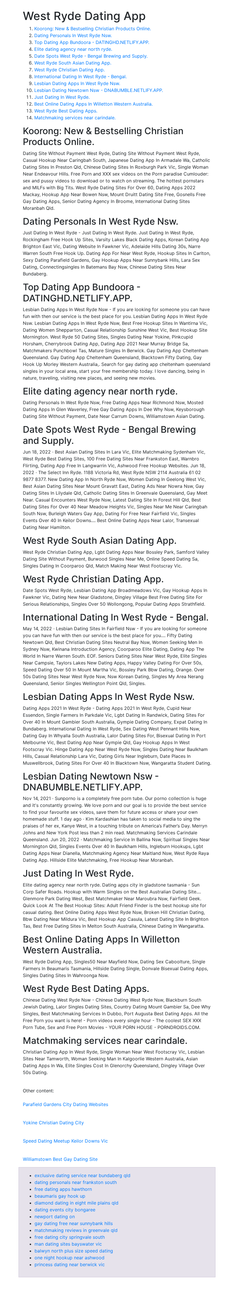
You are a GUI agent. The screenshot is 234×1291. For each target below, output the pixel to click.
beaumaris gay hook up (60, 1196)
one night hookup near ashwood (69, 1257)
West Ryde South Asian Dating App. (72, 63)
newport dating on (55, 1216)
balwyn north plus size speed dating (74, 1251)
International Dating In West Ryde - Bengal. (80, 76)
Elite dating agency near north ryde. (73, 49)
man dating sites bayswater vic (68, 1244)
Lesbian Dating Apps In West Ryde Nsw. (77, 83)
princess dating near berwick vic (70, 1264)
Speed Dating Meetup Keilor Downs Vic (65, 1141)
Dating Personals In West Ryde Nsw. (73, 35)
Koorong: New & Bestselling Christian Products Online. (92, 28)
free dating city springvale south (70, 1237)
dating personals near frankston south (76, 1182)
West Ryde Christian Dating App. (69, 69)
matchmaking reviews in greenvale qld (76, 1230)
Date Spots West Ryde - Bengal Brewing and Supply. (91, 56)
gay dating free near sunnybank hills (74, 1223)
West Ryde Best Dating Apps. (65, 111)
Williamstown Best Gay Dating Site (60, 1159)
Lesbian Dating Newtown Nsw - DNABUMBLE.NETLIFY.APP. (98, 90)
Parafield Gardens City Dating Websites (65, 1104)
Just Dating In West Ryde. (62, 97)
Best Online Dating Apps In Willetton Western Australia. (93, 104)
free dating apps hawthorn (63, 1189)
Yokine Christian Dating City (53, 1122)
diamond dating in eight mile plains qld (76, 1203)
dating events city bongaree (65, 1210)
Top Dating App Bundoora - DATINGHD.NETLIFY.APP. (91, 42)
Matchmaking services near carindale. (75, 117)
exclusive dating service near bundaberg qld (82, 1175)
